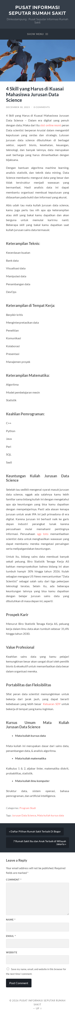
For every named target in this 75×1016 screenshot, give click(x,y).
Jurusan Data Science (24, 815)
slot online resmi (50, 125)
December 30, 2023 (18, 107)
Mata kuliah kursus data (50, 815)
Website (11, 952)
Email (11, 936)
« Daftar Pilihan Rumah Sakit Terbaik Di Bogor (35, 831)
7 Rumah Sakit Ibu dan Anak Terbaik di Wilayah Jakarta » (39, 843)
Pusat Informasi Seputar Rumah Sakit (37, 10)
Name (10, 919)
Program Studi (27, 808)
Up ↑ (39, 1008)
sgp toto (43, 533)
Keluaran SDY (52, 704)
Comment (13, 879)
